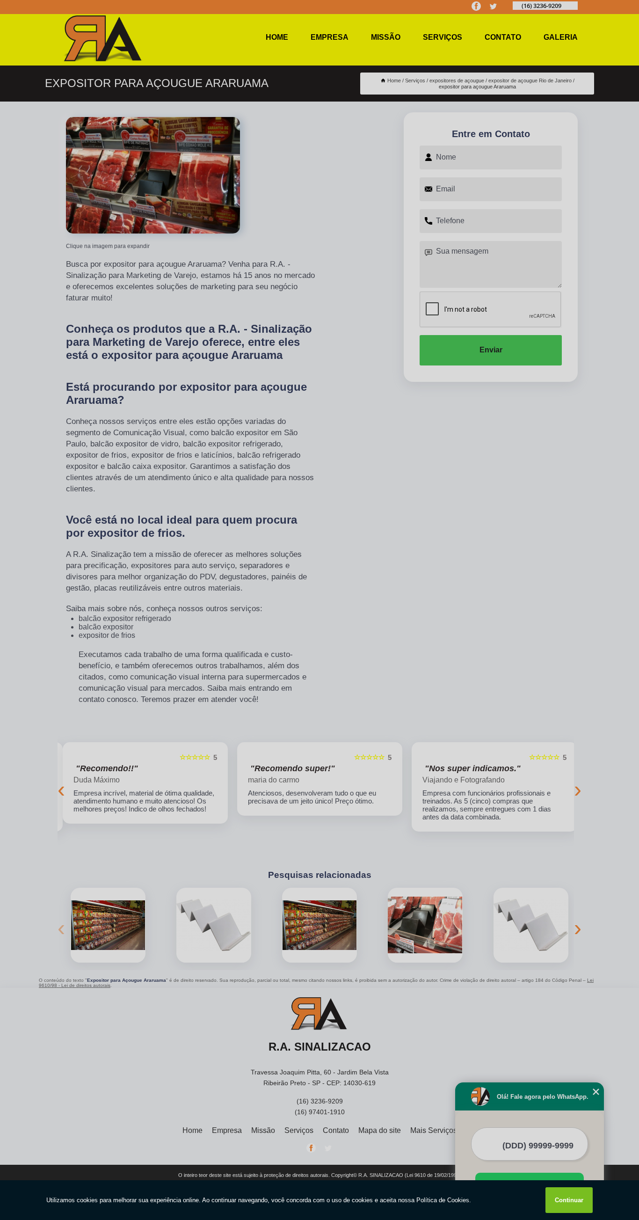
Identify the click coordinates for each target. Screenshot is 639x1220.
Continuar (569, 1200)
